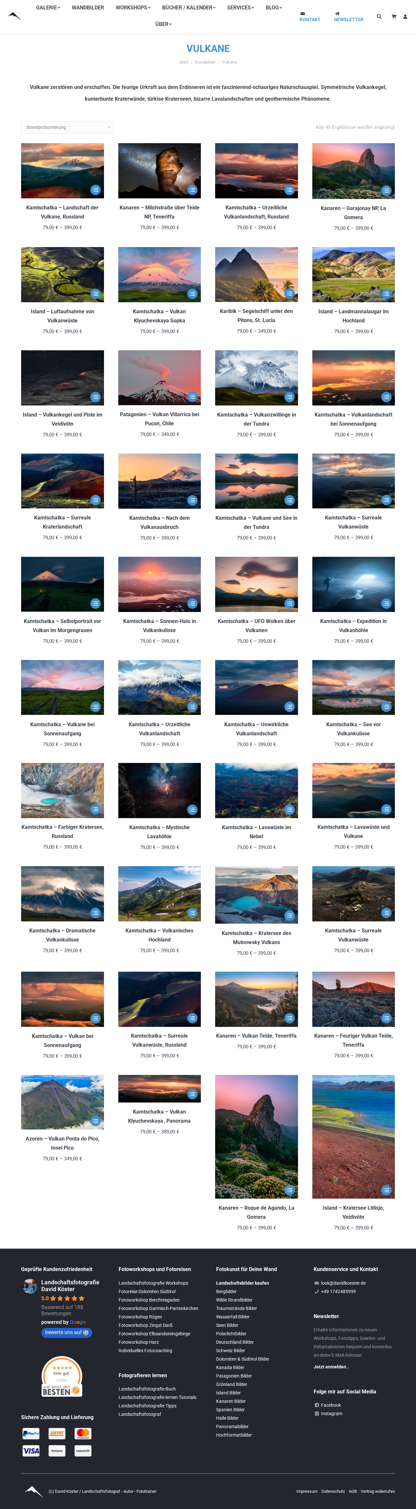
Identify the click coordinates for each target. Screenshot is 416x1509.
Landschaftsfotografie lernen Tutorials (157, 1397)
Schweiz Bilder (230, 1350)
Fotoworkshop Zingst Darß (146, 1325)
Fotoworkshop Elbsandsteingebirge (154, 1333)
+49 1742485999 (338, 1291)
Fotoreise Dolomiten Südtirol (147, 1291)
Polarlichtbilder (231, 1333)
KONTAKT (310, 19)
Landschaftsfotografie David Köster (70, 1285)
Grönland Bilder (231, 1384)
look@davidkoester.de (343, 1283)
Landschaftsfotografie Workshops (153, 1283)
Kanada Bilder (230, 1367)
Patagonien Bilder (234, 1375)
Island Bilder (228, 1392)
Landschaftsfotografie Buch (147, 1388)
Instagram (331, 1413)
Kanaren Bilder (231, 1401)
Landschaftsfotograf (140, 1414)
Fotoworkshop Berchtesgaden (149, 1300)
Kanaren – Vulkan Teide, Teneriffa (256, 1036)
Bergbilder (226, 1291)
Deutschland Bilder (235, 1342)
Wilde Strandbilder (234, 1300)
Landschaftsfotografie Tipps (147, 1405)
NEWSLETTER (348, 19)
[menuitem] (48, 7)
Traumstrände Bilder (236, 1308)
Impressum (307, 1491)
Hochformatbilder (234, 1435)
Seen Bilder (227, 1325)
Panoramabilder (232, 1426)
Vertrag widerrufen (378, 1491)
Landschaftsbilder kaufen (242, 1283)
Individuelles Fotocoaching (145, 1350)
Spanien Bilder (230, 1409)
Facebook (331, 1405)
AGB (353, 1491)
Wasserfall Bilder (233, 1316)
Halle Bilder (227, 1418)
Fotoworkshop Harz (139, 1342)
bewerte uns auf (63, 1332)
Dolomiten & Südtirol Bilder (242, 1359)
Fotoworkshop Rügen (140, 1316)
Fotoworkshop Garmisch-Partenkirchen (158, 1308)
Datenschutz (333, 1491)
